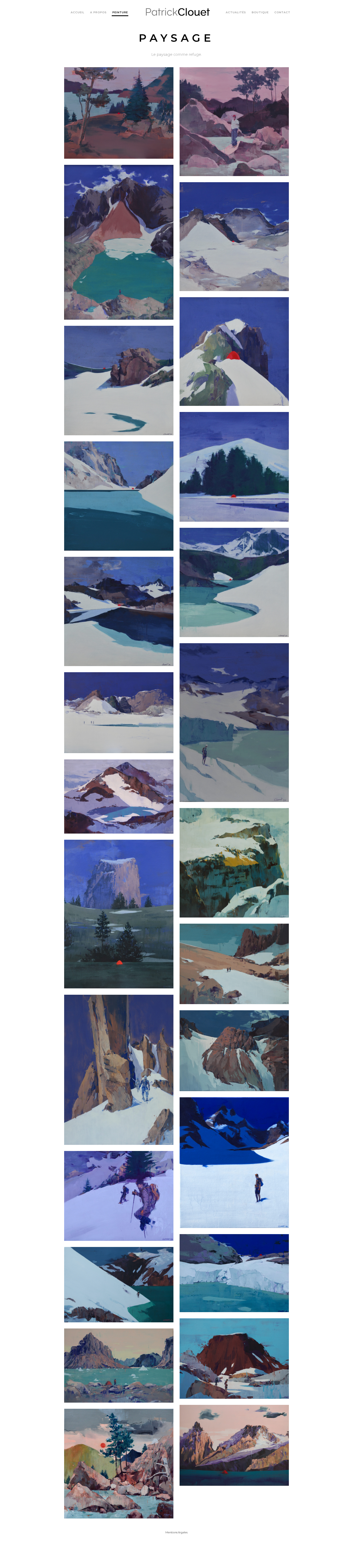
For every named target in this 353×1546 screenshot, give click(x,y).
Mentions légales (176, 1532)
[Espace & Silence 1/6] (234, 236)
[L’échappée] (234, 351)
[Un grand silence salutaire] (234, 1445)
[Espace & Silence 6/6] (118, 380)
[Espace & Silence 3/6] (234, 582)
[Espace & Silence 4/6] (118, 496)
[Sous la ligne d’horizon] (234, 1273)
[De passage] (234, 722)
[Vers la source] (118, 1463)
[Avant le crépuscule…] (118, 1365)
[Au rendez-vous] (118, 796)
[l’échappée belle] (118, 1284)
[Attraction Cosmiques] (118, 1070)
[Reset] (234, 1162)
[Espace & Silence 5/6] (234, 467)
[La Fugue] (234, 1050)
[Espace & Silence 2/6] (118, 611)
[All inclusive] (118, 113)
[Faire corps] (118, 914)
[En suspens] (234, 121)
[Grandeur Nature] (118, 242)
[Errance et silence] (234, 964)
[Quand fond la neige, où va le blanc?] (234, 1358)
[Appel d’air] (234, 863)
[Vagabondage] (118, 1196)
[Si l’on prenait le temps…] (118, 712)
